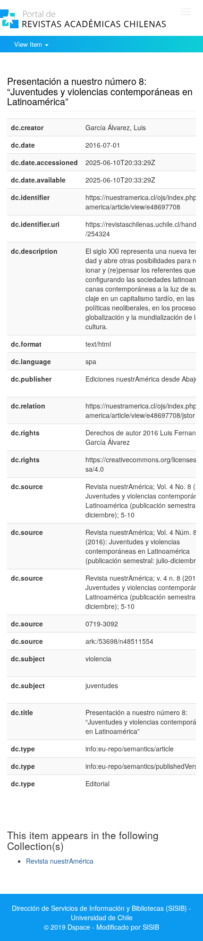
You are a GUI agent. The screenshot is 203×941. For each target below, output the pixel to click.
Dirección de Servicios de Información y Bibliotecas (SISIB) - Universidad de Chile (101, 912)
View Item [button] (29, 44)
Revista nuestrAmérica (59, 861)
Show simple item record (44, 66)
